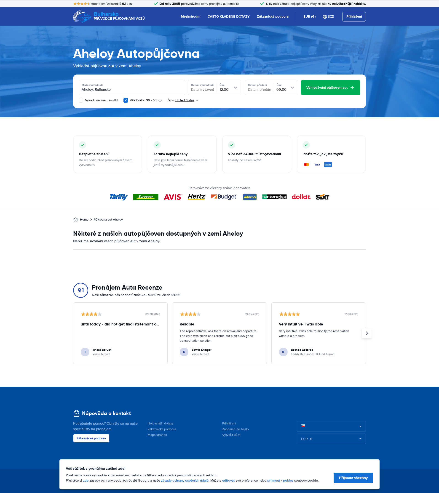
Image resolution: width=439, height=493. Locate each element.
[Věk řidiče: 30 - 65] (125, 100)
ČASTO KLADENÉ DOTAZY (229, 16)
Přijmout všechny (353, 477)
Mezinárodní (190, 16)
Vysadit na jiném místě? (101, 100)
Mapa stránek (157, 435)
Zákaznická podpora (273, 16)
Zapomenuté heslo (235, 429)
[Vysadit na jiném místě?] (81, 100)
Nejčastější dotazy (161, 423)
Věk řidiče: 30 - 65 (143, 100)
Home (84, 219)
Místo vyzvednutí (92, 85)
